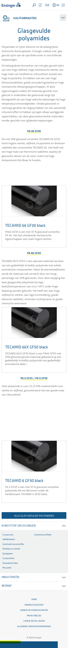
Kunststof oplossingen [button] (19, 525)
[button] (63, 5)
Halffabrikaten (24, 18)
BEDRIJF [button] (7, 585)
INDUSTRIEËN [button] (10, 577)
